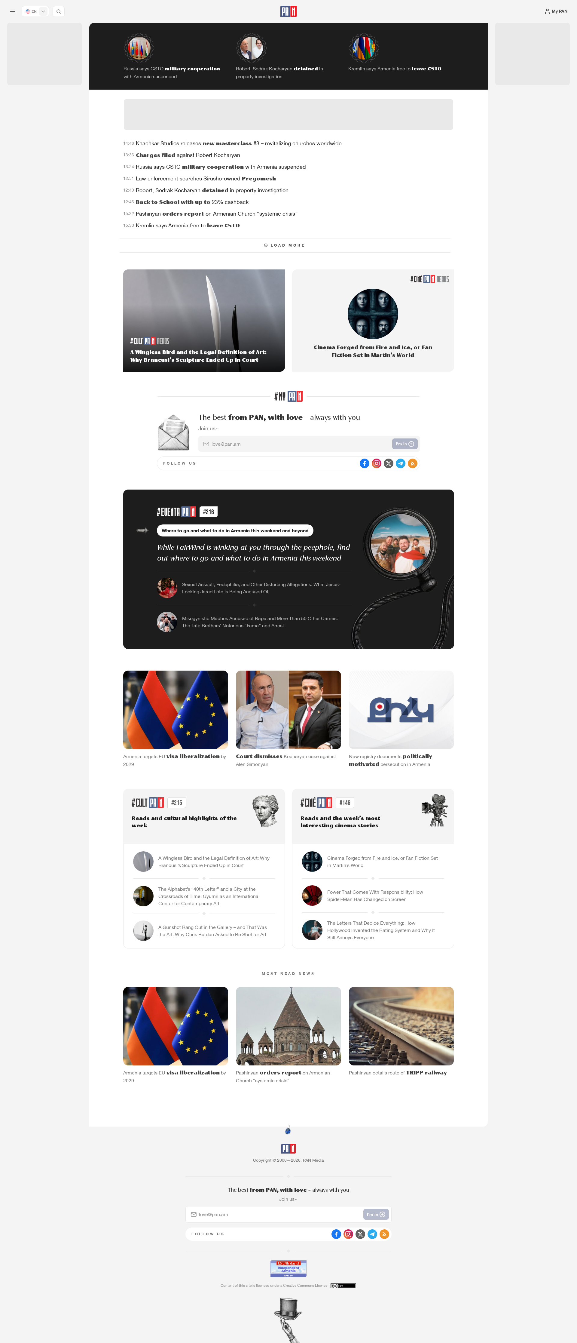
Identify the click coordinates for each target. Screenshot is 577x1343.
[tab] (362, 196)
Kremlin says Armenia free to (188, 225)
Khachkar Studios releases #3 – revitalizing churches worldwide (239, 143)
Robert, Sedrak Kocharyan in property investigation (212, 190)
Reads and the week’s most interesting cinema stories (340, 822)
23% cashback (192, 201)
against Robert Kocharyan (188, 155)
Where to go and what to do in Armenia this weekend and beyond (235, 530)
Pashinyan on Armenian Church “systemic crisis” (217, 213)
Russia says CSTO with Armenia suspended (221, 166)
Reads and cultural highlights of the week (184, 822)
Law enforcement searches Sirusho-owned (206, 178)
